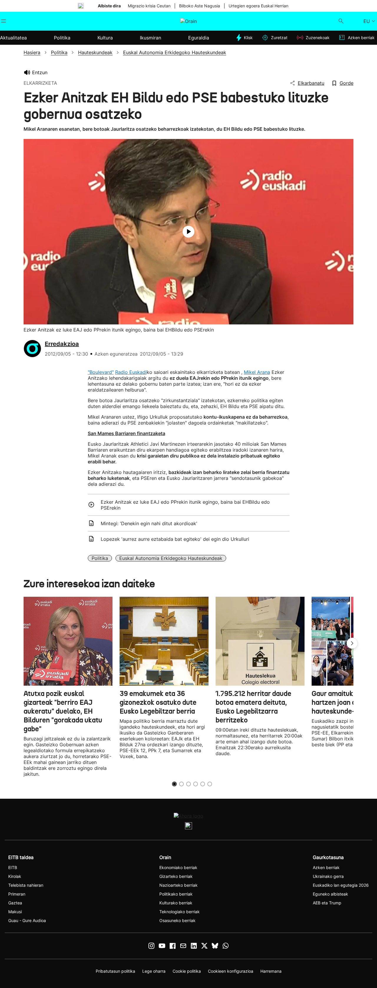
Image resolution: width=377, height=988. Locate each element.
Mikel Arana (257, 372)
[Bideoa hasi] (188, 232)
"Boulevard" (101, 372)
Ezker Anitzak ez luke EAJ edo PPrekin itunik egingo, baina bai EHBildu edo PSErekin (185, 505)
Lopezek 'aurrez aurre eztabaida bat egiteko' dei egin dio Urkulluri (175, 539)
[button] (352, 643)
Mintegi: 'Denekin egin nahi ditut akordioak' (149, 523)
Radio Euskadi (131, 372)
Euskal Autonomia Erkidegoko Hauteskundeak (170, 558)
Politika (100, 558)
